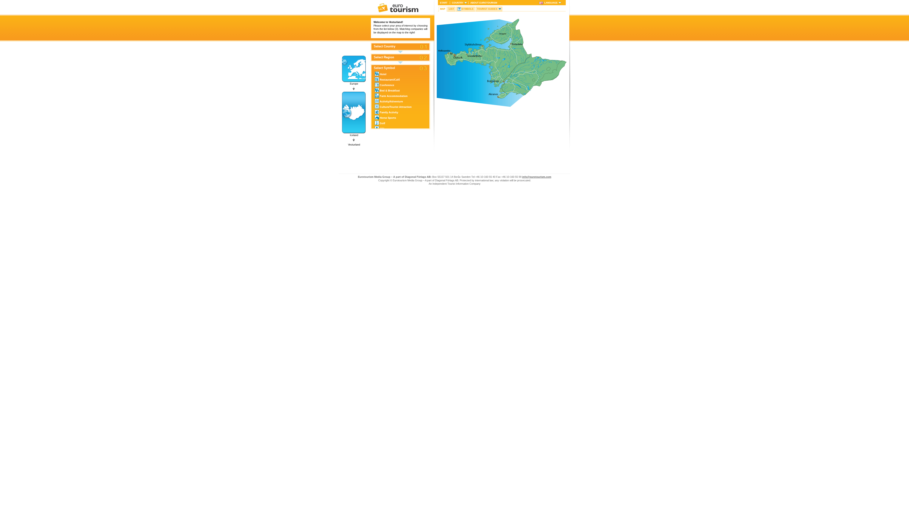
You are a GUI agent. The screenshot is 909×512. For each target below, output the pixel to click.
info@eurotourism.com (536, 176)
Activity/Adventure (391, 101)
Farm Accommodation (394, 96)
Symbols (467, 9)
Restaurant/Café (390, 79)
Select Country (384, 46)
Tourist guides (487, 9)
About (483, 2)
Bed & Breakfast (390, 90)
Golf (382, 123)
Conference (387, 85)
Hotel (383, 74)
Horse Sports (388, 117)
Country (457, 2)
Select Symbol (384, 68)
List (451, 9)
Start (443, 2)
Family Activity (389, 112)
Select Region (384, 57)
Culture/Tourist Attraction (396, 106)
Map (442, 9)
